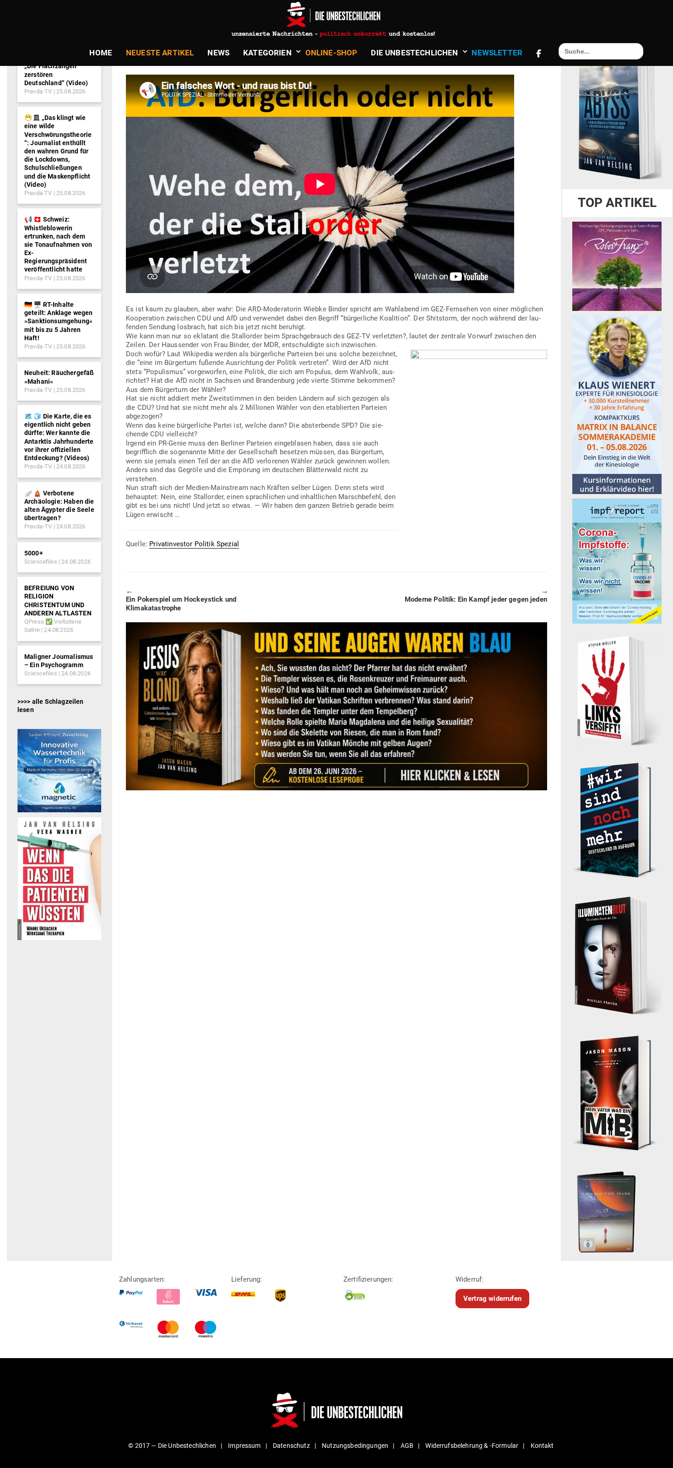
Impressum (244, 1445)
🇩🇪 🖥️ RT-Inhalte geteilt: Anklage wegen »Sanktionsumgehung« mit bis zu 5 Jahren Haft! (58, 321)
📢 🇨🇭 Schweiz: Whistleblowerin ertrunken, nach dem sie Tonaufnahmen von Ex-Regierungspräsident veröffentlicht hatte (58, 244)
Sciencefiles (40, 561)
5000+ (33, 553)
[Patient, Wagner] (59, 878)
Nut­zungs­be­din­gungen (355, 1445)
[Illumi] (617, 956)
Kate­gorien (267, 52)
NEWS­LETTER (497, 52)
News (218, 52)
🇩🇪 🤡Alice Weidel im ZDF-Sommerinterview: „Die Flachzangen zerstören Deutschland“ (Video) (58, 66)
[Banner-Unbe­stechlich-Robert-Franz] (617, 266)
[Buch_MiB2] (617, 1092)
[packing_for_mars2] (617, 1210)
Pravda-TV (38, 91)
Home (100, 52)
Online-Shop (331, 52)
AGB (407, 1445)
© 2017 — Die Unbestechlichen (172, 1445)
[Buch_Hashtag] (617, 820)
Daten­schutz (291, 1445)
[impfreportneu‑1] (617, 561)
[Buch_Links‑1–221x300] (617, 689)
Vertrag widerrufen (492, 1298)
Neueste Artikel (160, 52)
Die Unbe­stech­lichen (414, 52)
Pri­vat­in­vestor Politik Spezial (194, 544)
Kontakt (542, 1445)
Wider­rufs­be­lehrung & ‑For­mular (471, 1445)
